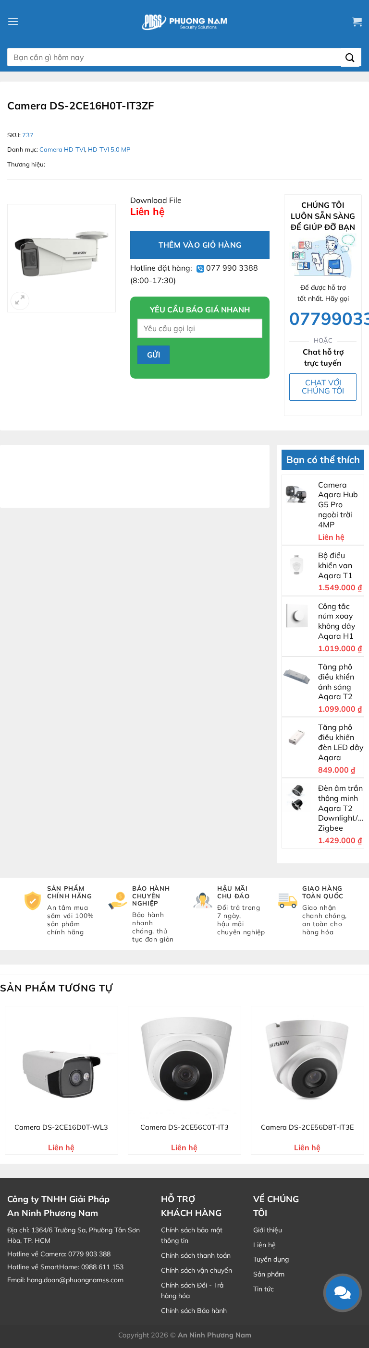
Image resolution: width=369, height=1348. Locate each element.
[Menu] (13, 21)
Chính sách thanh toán (196, 1255)
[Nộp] (350, 57)
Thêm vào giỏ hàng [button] (67, 1110)
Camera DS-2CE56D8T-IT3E (307, 1127)
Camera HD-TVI (62, 149)
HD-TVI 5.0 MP (109, 149)
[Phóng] (20, 301)
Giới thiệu (267, 1230)
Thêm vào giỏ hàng (200, 245)
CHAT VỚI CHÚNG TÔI (323, 387)
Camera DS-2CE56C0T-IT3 (184, 1127)
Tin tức (263, 1289)
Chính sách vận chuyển (196, 1270)
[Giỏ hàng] (357, 21)
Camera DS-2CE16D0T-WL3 (61, 1127)
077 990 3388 (231, 268)
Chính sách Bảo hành (194, 1310)
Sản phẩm (268, 1274)
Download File (156, 200)
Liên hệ (264, 1245)
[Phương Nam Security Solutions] (184, 21)
